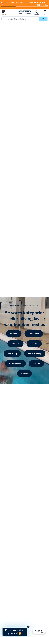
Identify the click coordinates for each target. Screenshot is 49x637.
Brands (36, 363)
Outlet (24, 373)
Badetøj (15, 343)
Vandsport (34, 333)
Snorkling (12, 353)
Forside (13, 333)
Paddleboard (15, 363)
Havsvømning (34, 353)
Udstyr (34, 343)
